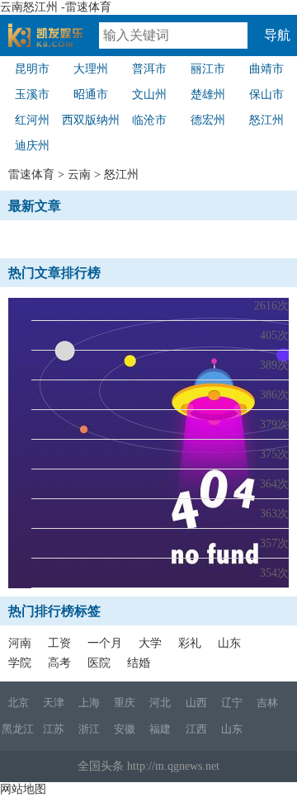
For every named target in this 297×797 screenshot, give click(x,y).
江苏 (53, 729)
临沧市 (149, 120)
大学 (150, 643)
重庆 (124, 702)
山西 (196, 702)
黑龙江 (18, 729)
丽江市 (208, 69)
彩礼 (189, 643)
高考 (59, 663)
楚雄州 (208, 94)
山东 (229, 643)
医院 (99, 663)
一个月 (104, 643)
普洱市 (149, 69)
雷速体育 (53, 42)
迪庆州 (32, 145)
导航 (277, 35)
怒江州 (266, 120)
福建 (160, 729)
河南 (19, 643)
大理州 (90, 69)
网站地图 (23, 789)
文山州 (149, 94)
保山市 (266, 94)
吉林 (267, 702)
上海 (89, 702)
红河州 (32, 120)
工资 (59, 643)
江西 (196, 729)
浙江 (89, 729)
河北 (160, 702)
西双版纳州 (91, 120)
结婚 (138, 663)
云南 (79, 174)
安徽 (124, 729)
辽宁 (232, 702)
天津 (53, 702)
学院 (19, 663)
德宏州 (208, 120)
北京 (18, 702)
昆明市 (32, 69)
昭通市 (90, 94)
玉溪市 (32, 94)
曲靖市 (266, 69)
